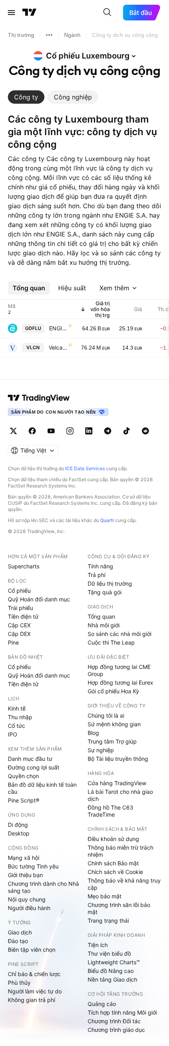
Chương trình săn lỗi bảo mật (119, 908)
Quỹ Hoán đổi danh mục (39, 599)
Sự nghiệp (101, 750)
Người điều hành (29, 908)
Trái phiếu (20, 608)
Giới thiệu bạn (25, 875)
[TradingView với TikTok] (126, 430)
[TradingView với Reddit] (145, 430)
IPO (12, 734)
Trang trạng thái (108, 920)
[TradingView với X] (13, 430)
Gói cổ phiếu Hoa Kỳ (113, 691)
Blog (93, 732)
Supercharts (23, 566)
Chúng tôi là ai (106, 715)
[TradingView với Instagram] (69, 430)
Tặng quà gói (104, 592)
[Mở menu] (11, 12)
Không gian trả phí (31, 1000)
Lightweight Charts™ (114, 962)
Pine (13, 642)
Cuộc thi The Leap (111, 642)
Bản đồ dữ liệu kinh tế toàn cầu (42, 788)
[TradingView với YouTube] (51, 430)
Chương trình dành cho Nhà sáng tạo (43, 887)
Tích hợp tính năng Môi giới (122, 1012)
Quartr (107, 520)
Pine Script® (23, 800)
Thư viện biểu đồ (109, 953)
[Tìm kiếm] (107, 12)
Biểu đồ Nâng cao (111, 970)
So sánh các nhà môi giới (119, 633)
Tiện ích (98, 945)
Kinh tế (17, 708)
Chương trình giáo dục (116, 1029)
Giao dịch (20, 932)
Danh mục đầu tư (30, 758)
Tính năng (100, 566)
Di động (18, 824)
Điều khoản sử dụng (113, 838)
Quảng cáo (102, 1003)
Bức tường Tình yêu (33, 866)
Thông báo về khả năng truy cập (124, 884)
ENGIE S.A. (58, 328)
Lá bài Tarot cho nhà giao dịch (120, 795)
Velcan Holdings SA (58, 347)
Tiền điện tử (23, 616)
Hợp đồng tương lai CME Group (119, 670)
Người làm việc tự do (35, 991)
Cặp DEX (19, 633)
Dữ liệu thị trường (110, 583)
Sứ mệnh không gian (114, 724)
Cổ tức (16, 725)
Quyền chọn (23, 776)
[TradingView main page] (39, 397)
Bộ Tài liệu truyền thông (118, 758)
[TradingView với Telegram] (107, 430)
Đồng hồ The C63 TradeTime (110, 811)
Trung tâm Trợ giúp (112, 741)
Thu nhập (20, 717)
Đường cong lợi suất (33, 767)
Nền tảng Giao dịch (112, 979)
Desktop (18, 833)
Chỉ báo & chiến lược (34, 974)
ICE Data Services (85, 468)
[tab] (26, 97)
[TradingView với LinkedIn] (88, 430)
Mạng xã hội (23, 857)
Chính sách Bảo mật (113, 863)
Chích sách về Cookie (115, 871)
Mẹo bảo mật (104, 896)
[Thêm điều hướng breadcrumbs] (49, 34)
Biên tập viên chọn (31, 949)
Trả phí (96, 575)
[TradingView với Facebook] (32, 430)
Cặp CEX (19, 625)
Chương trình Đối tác (114, 1021)
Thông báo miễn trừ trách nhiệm (120, 851)
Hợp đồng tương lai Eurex (120, 682)
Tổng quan (101, 616)
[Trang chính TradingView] (29, 12)
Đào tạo (18, 941)
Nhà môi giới (103, 625)
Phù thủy (19, 982)
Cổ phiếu (19, 590)
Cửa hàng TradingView (117, 783)
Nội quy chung (27, 899)
